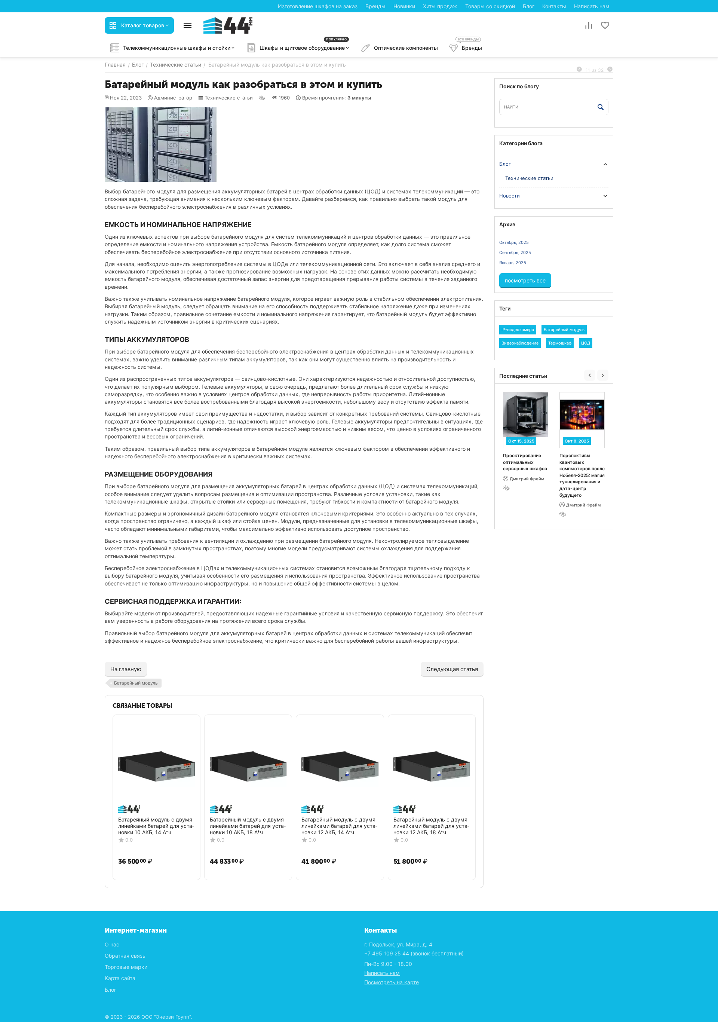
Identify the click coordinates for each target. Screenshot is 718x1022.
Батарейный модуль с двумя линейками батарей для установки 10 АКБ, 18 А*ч (248, 826)
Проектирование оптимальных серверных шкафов (525, 462)
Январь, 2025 (512, 262)
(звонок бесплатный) (414, 953)
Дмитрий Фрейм (527, 478)
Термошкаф (559, 343)
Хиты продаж (440, 6)
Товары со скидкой (490, 6)
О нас (112, 944)
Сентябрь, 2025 (515, 252)
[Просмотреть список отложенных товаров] (605, 25)
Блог (528, 6)
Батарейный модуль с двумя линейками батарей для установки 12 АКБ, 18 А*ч (431, 826)
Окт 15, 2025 (521, 441)
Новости (509, 196)
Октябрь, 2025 (514, 242)
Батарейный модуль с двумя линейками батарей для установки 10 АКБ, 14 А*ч (156, 826)
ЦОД (585, 343)
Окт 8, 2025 (577, 441)
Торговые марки (126, 967)
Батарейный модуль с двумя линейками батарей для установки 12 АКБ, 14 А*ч (339, 826)
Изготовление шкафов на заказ (318, 6)
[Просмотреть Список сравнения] (588, 25)
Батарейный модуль (136, 683)
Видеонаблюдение (519, 343)
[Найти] (601, 107)
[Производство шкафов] (227, 25)
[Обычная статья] (262, 98)
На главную (125, 669)
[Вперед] (610, 69)
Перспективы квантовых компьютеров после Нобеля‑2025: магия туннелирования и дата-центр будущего (582, 475)
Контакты (554, 6)
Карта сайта (120, 978)
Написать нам (592, 6)
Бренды (375, 6)
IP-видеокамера (517, 329)
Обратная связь (125, 955)
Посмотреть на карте (391, 982)
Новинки (404, 6)
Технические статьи (229, 98)
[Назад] (579, 69)
